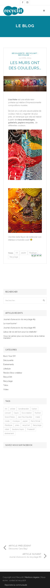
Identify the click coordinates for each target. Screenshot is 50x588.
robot (7, 429)
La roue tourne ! (10, 324)
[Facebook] (22, 2)
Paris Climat (35, 421)
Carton (34, 409)
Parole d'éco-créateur (12, 373)
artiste (12, 409)
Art (17, 253)
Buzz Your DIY (9, 356)
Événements (8, 364)
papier (23, 253)
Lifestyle (7, 369)
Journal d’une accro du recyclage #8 (19, 328)
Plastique (33, 253)
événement (9, 433)
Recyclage (23, 55)
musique (16, 421)
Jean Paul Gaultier (25, 417)
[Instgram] (27, 2)
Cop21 (16, 413)
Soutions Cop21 (18, 429)
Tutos (5, 385)
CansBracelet (23, 409)
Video (6, 390)
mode (7, 421)
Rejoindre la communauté (16, 585)
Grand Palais (10, 417)
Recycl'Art (31, 53)
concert (8, 413)
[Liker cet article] (33, 256)
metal (37, 417)
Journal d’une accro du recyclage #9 (19, 319)
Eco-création (27, 413)
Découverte (18, 53)
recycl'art (26, 425)
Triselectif (31, 429)
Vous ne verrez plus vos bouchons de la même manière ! (24, 337)
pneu (17, 425)
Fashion (38, 413)
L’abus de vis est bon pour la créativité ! (20, 332)
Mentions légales (32, 577)
